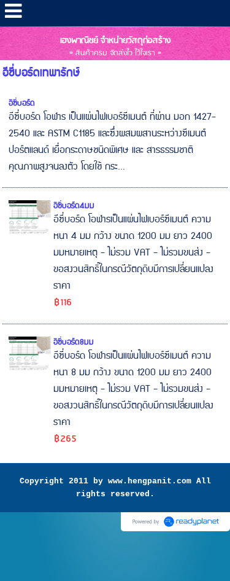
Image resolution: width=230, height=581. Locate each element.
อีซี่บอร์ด (22, 103)
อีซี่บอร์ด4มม (73, 206)
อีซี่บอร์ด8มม (73, 342)
